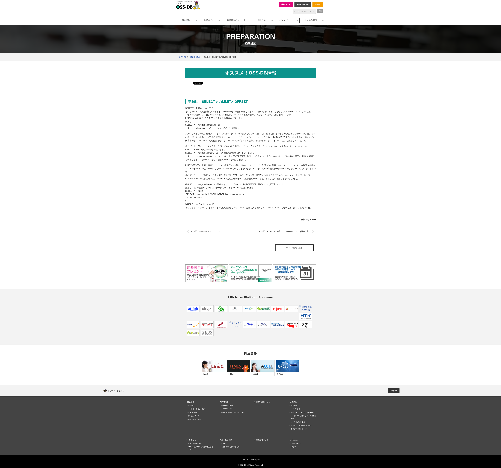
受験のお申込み (262, 440)
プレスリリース (193, 416)
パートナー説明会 (194, 419)
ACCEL (255, 374)
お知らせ (191, 405)
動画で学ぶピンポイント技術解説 (302, 412)
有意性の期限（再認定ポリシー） (234, 412)
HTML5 (231, 374)
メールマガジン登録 (298, 422)
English (317, 4)
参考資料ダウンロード (299, 429)
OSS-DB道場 (195, 57)
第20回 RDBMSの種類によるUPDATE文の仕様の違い (284, 231)
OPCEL (280, 374)
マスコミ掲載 (193, 412)
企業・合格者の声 (194, 443)
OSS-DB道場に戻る (294, 248)
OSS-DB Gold (227, 409)
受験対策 (261, 20)
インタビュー (285, 20)
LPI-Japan (294, 440)
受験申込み (286, 4)
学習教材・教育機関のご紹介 (301, 425)
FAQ (223, 443)
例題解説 (294, 405)
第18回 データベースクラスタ (205, 231)
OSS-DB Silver (227, 405)
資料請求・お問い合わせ (231, 447)
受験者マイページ (303, 4)
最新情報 (186, 20)
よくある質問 (311, 20)
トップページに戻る (116, 391)
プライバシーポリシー (250, 460)
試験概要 (208, 20)
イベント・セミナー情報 (196, 409)
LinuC (205, 374)
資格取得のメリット (236, 20)
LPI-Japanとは (296, 443)
